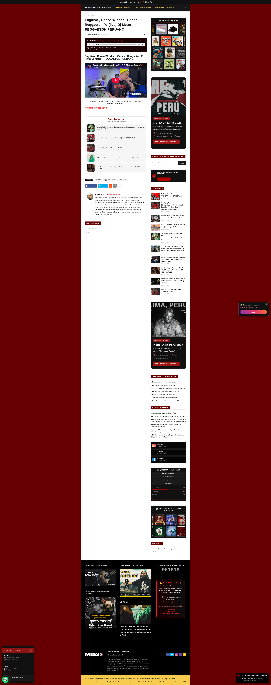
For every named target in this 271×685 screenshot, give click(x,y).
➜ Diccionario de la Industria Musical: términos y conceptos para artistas (166, 425)
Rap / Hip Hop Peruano (168, 473)
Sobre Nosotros (163, 682)
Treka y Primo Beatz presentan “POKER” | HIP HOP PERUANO (172, 195)
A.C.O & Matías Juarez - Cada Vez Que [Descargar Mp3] (173, 226)
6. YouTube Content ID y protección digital (164, 397)
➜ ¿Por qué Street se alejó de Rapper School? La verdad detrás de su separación (168, 431)
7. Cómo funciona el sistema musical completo (165, 401)
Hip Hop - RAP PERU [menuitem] (123, 7)
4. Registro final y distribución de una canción (165, 391)
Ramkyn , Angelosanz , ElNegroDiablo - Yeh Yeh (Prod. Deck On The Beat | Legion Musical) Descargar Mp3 (172, 206)
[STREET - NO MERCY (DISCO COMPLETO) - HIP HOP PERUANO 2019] (173, 52)
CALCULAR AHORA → (163, 179)
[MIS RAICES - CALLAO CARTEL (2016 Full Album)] (175, 29)
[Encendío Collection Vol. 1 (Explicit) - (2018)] (160, 531)
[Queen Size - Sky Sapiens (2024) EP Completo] (164, 41)
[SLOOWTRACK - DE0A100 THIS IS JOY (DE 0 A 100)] (154, 64)
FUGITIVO (92, 15)
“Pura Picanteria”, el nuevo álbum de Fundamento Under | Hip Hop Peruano (173, 281)
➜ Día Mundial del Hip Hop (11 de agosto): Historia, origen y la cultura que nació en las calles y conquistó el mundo (168, 420)
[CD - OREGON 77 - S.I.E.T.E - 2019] (171, 531)
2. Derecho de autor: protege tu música (163, 385)
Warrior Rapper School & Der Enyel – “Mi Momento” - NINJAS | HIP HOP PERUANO (173, 270)
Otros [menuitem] (170, 7)
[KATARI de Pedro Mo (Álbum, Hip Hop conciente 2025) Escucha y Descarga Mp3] (178, 64)
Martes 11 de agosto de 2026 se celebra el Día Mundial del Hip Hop (173, 217)
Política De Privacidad (120, 682)
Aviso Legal (107, 682)
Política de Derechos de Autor (147, 682)
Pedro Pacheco (115, 194)
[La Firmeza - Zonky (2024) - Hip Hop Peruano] (166, 64)
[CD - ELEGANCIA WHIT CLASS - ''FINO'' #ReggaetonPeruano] (183, 531)
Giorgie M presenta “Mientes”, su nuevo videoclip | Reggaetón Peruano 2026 (173, 259)
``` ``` (167, 113)
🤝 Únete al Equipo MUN (178, 682)
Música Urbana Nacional (98, 7)
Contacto (132, 682)
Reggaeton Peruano (110, 180)
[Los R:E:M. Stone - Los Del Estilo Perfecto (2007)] (181, 519)
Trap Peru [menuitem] (158, 7)
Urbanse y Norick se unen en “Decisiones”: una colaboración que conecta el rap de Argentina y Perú (173, 237)
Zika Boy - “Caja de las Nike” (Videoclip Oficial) (171, 290)
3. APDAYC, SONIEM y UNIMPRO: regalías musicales (168, 388)
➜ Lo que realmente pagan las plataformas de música (167, 416)
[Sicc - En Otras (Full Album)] (152, 41)
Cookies (98, 682)
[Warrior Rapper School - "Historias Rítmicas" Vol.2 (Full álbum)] (184, 52)
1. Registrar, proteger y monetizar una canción (165, 382)
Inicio (86, 15)
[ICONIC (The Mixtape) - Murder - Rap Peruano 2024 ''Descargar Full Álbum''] (175, 41)
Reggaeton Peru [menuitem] (143, 7)
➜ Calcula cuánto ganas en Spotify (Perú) (163, 413)
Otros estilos (168, 483)
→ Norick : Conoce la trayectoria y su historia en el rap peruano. (167, 550)
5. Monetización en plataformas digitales (163, 394)
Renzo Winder (122, 180)
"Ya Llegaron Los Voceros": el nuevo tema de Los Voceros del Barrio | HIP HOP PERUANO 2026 (172, 248)
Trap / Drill (168, 480)
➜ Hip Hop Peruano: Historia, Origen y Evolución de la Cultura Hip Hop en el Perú (167, 436)
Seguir (253, 312)
